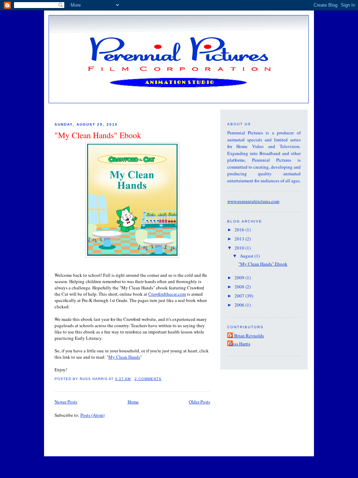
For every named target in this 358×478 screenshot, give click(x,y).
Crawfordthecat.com (167, 294)
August (247, 256)
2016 (240, 229)
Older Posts (199, 402)
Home (133, 402)
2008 (240, 286)
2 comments (148, 379)
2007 (240, 296)
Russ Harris (239, 343)
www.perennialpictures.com (253, 201)
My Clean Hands (124, 357)
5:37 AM (123, 379)
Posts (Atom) (92, 415)
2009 (240, 277)
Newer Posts (66, 402)
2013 (240, 239)
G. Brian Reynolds (246, 335)
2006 (240, 305)
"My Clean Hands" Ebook (98, 135)
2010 (240, 248)
